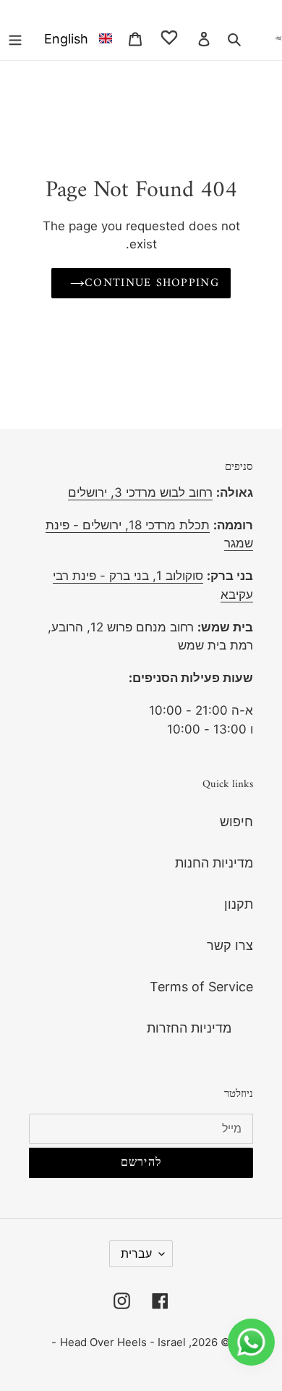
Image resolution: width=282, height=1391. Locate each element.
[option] (75, 38)
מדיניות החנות (214, 862)
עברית (136, 1253)
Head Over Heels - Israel (123, 1342)
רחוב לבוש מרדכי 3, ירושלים (140, 492)
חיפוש (236, 821)
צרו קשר (230, 945)
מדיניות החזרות (189, 1027)
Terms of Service (201, 986)
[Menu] (15, 38)
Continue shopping (152, 283)
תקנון (238, 904)
